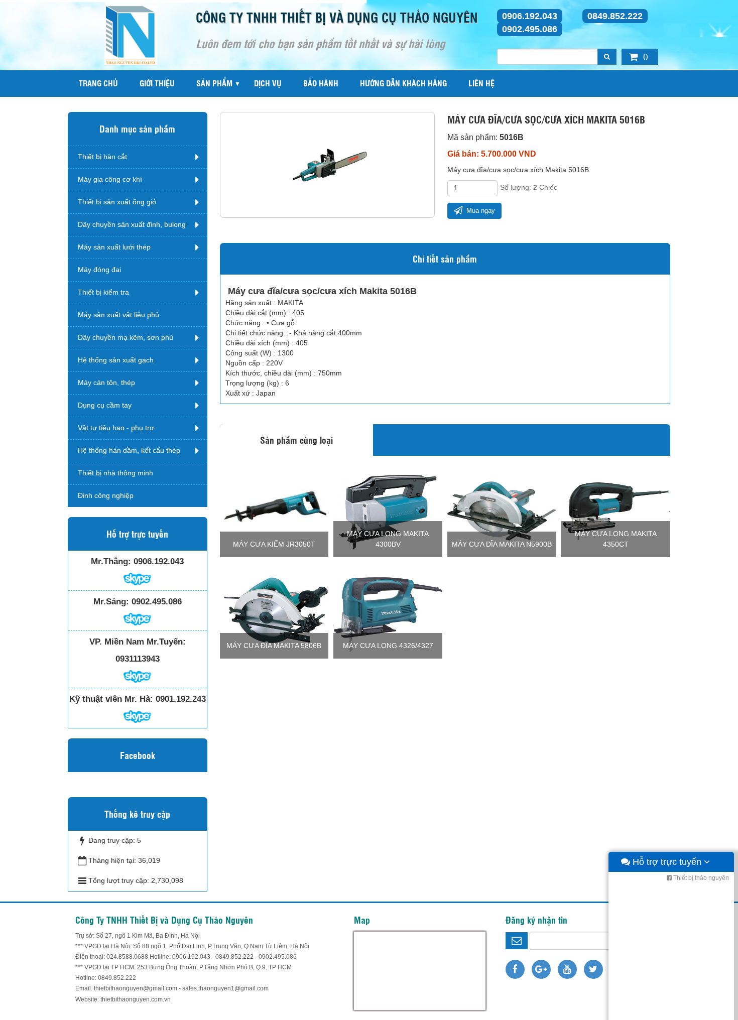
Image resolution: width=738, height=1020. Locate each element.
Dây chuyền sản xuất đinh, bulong (132, 224)
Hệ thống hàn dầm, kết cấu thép (129, 450)
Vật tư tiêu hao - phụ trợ (116, 428)
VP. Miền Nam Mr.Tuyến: (137, 642)
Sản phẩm (214, 83)
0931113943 (137, 659)
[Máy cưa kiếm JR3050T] (274, 510)
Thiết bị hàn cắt (102, 157)
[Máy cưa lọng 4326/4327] (387, 612)
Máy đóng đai (99, 270)
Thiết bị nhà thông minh (115, 473)
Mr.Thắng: (111, 561)
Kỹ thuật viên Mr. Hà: (111, 699)
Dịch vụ (268, 83)
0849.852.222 (615, 16)
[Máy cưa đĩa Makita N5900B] (501, 510)
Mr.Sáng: (111, 601)
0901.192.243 (181, 699)
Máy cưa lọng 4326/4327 (388, 646)
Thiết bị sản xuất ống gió (117, 202)
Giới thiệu (157, 83)
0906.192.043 (529, 16)
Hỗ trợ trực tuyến (667, 862)
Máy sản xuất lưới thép (114, 247)
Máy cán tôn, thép (106, 382)
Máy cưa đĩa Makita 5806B (273, 646)
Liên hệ (481, 83)
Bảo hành (320, 83)
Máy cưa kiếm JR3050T (274, 544)
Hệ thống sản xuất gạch (116, 360)
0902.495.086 (529, 29)
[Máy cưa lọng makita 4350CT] (615, 510)
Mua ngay (479, 210)
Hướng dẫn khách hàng (403, 83)
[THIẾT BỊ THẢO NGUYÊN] (130, 35)
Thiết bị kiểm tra (103, 292)
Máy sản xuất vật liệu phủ (118, 315)
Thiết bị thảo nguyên (700, 877)
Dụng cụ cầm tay (105, 405)
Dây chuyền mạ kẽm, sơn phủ (125, 337)
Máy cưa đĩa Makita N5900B (502, 544)
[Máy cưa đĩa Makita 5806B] (274, 612)
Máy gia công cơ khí (110, 179)
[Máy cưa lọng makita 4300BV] (387, 510)
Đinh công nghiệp (106, 495)
